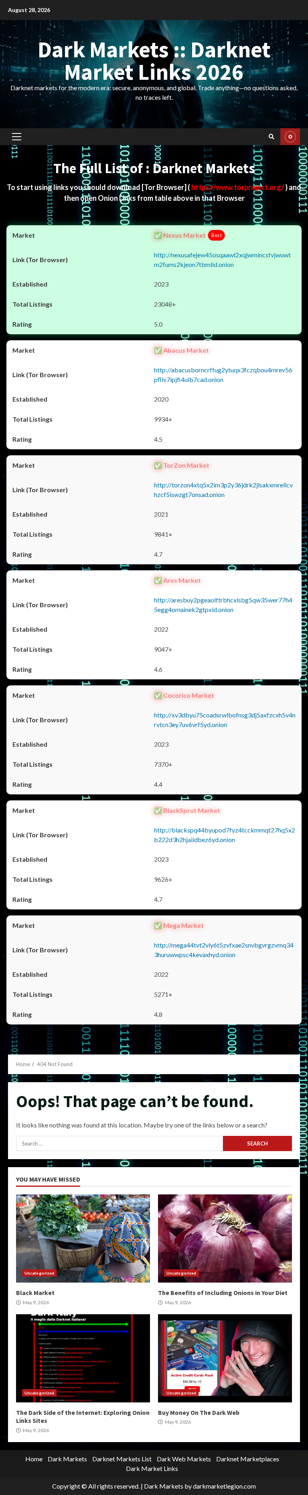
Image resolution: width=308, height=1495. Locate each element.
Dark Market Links (152, 1468)
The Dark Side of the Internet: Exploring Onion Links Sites (83, 1358)
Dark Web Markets (184, 1459)
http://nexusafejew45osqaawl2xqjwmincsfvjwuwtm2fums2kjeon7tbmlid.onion (222, 259)
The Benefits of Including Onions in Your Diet (225, 1238)
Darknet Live (290, 136)
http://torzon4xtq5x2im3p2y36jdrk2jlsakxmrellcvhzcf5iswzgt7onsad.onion (223, 489)
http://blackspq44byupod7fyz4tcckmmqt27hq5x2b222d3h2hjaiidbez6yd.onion (224, 834)
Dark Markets (67, 1459)
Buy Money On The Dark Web (225, 1358)
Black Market (83, 1238)
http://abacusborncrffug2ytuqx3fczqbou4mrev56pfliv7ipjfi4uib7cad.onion (223, 374)
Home (34, 1459)
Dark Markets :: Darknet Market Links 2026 (154, 60)
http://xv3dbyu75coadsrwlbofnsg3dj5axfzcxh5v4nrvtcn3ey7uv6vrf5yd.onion (225, 719)
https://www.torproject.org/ (238, 187)
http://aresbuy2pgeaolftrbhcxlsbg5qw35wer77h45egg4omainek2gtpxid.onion (223, 604)
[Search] (271, 136)
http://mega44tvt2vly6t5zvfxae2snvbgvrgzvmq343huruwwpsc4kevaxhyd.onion (224, 949)
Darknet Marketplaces (247, 1459)
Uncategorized (39, 1273)
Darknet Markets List (122, 1459)
